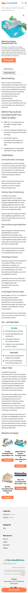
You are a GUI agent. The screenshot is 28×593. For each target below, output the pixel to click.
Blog (4, 528)
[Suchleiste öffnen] (22, 3)
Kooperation (6, 545)
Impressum (15, 567)
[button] (23, 15)
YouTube (5, 517)
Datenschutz (22, 567)
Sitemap (5, 548)
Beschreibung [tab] (8, 69)
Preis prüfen (8, 60)
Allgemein (8, 8)
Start (3, 8)
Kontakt (5, 542)
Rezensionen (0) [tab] (9, 73)
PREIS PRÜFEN (15, 590)
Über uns (5, 539)
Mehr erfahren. (23, 574)
